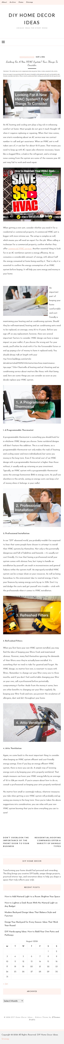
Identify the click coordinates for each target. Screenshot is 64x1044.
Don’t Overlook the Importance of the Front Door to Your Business (16, 841)
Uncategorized (26, 57)
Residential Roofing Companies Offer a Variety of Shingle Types (48, 841)
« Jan (5, 984)
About (4, 2)
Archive (13, 2)
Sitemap (29, 2)
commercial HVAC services (20, 249)
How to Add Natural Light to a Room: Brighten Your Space (32, 896)
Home (20, 2)
